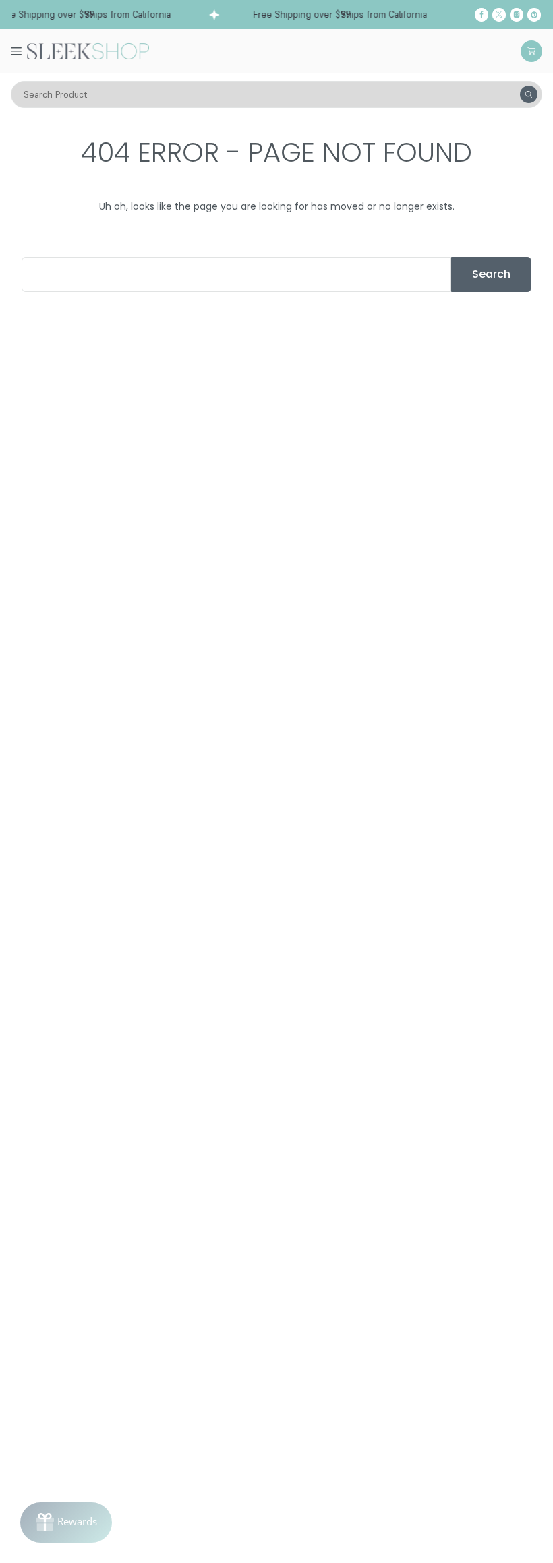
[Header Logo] (88, 50)
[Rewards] (66, 1522)
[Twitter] (499, 15)
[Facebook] (481, 15)
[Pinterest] (534, 15)
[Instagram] (516, 15)
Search (491, 274)
